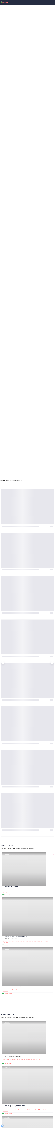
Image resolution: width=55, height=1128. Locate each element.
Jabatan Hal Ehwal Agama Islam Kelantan (16, 936)
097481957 (5, 892)
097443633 (5, 942)
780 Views (7, 949)
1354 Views (7, 854)
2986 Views (7, 898)
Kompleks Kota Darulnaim (11, 886)
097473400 (5, 991)
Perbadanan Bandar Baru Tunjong (14, 987)
